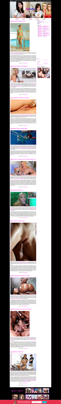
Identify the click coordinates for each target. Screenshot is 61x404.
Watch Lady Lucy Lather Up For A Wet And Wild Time (23, 159)
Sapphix (24, 18)
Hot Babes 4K (17, 18)
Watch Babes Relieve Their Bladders (19, 66)
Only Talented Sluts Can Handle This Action (20, 309)
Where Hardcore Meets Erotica (17, 220)
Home (38, 21)
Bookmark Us (42, 21)
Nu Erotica (44, 18)
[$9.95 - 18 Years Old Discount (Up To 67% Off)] (30, 17)
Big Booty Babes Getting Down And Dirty (20, 275)
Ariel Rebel (37, 18)
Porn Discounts (25, 94)
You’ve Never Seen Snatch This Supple (19, 97)
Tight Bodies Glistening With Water (18, 128)
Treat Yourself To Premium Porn (17, 21)
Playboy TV (30, 18)
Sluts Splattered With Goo (16, 190)
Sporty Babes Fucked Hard (16, 351)
